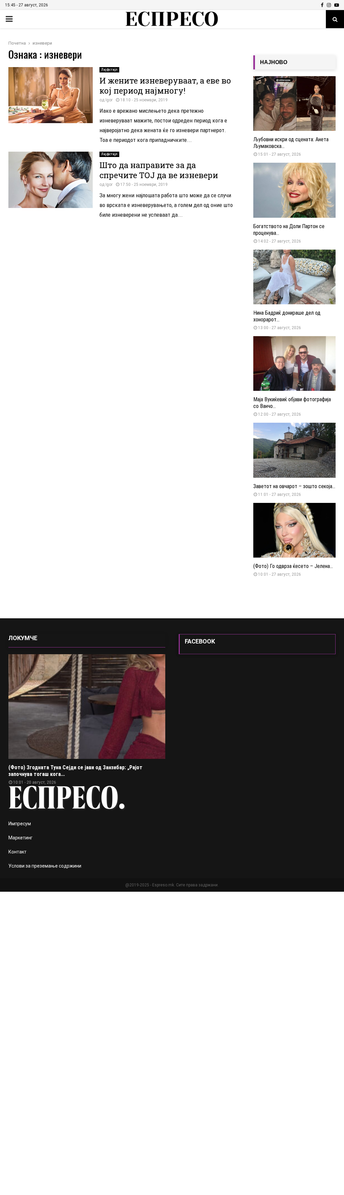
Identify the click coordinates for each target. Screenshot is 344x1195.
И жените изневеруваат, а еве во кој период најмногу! (165, 85)
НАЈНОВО (273, 62)
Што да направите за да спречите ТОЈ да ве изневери (158, 170)
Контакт (17, 851)
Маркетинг (20, 837)
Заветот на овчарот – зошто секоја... (294, 486)
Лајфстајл (109, 69)
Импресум (19, 823)
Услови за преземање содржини (44, 866)
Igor (109, 100)
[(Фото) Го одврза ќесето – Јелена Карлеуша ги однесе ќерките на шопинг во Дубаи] (294, 530)
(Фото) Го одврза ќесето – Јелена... (293, 566)
